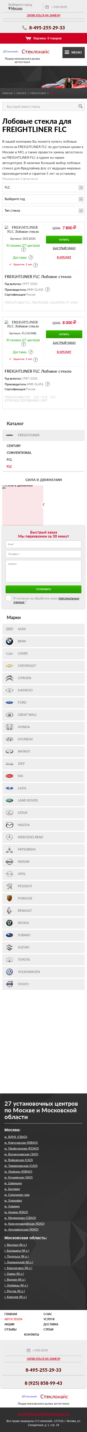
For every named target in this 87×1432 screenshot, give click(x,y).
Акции (9, 1324)
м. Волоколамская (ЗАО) (21, 1154)
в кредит (64, 257)
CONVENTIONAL (19, 453)
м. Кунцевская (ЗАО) (18, 1177)
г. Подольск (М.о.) (16, 1256)
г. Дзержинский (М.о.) (18, 1262)
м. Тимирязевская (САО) (20, 1166)
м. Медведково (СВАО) (20, 1218)
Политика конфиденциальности (43, 1414)
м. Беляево (12, 1189)
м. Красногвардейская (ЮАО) (24, 1223)
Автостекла (13, 1319)
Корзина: (47, 38)
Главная (7, 93)
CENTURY (14, 446)
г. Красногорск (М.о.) (18, 1268)
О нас (48, 1314)
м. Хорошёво (13, 1200)
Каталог (22, 93)
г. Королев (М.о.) (15, 1297)
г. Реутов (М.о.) (14, 1291)
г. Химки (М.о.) (14, 1274)
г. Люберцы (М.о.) (16, 1285)
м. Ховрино (12, 1206)
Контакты (31, 1334)
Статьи (48, 1329)
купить (64, 239)
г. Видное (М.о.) (14, 1279)
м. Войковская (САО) (18, 1160)
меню (76, 52)
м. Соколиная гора (16, 1194)
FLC (9, 466)
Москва (16, 8)
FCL (9, 459)
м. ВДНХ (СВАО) (15, 1137)
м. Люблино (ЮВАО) (18, 1171)
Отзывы (10, 1329)
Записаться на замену (43, 15)
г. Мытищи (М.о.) (15, 1245)
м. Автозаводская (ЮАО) (21, 1229)
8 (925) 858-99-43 (43, 1383)
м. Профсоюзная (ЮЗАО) (21, 1148)
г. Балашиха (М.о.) (16, 1250)
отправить (43, 589)
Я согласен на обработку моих (46, 600)
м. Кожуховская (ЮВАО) (21, 1142)
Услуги (49, 1319)
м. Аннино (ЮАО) (16, 1212)
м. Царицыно (13, 1183)
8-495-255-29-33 (46, 27)
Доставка (51, 1324)
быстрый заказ (64, 248)
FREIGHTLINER (38, 93)
